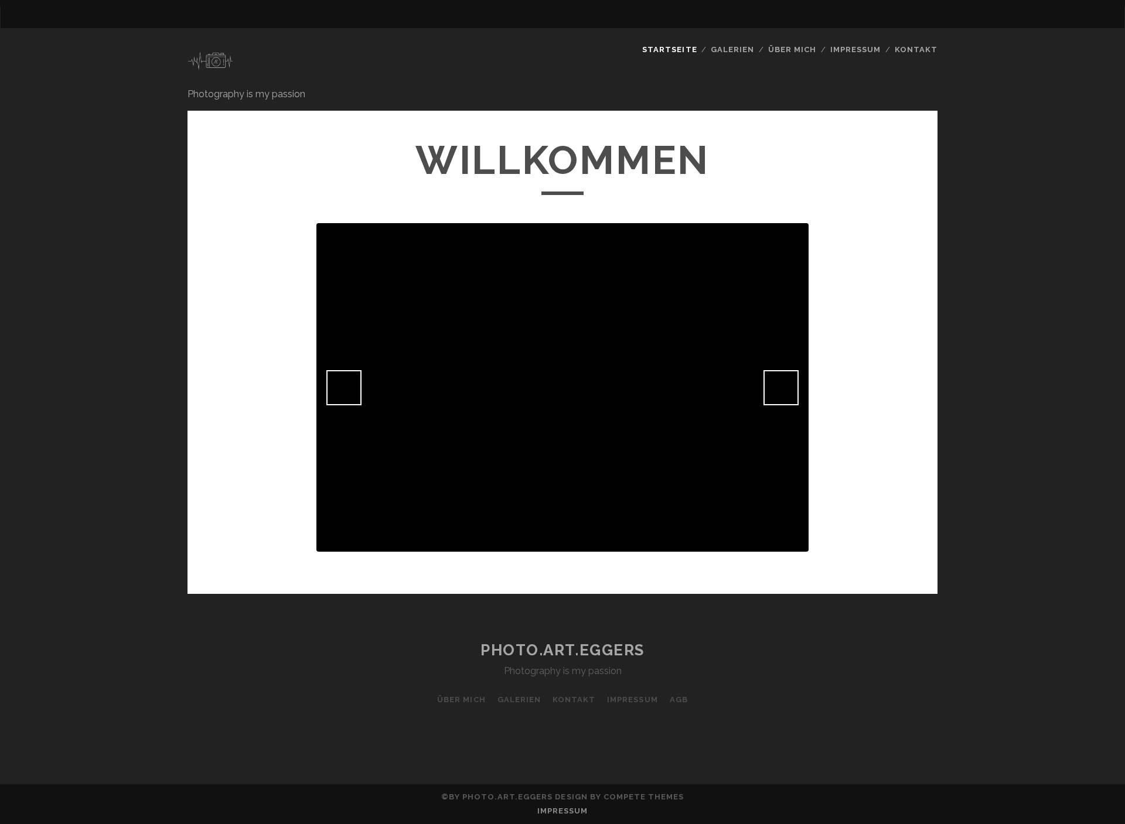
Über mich (461, 699)
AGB (679, 699)
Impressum (855, 49)
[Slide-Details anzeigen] (562, 387)
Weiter (781, 387)
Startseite (669, 49)
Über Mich (792, 49)
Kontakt (916, 49)
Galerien (732, 49)
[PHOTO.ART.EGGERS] (210, 75)
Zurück (344, 387)
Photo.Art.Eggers (562, 650)
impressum (562, 810)
